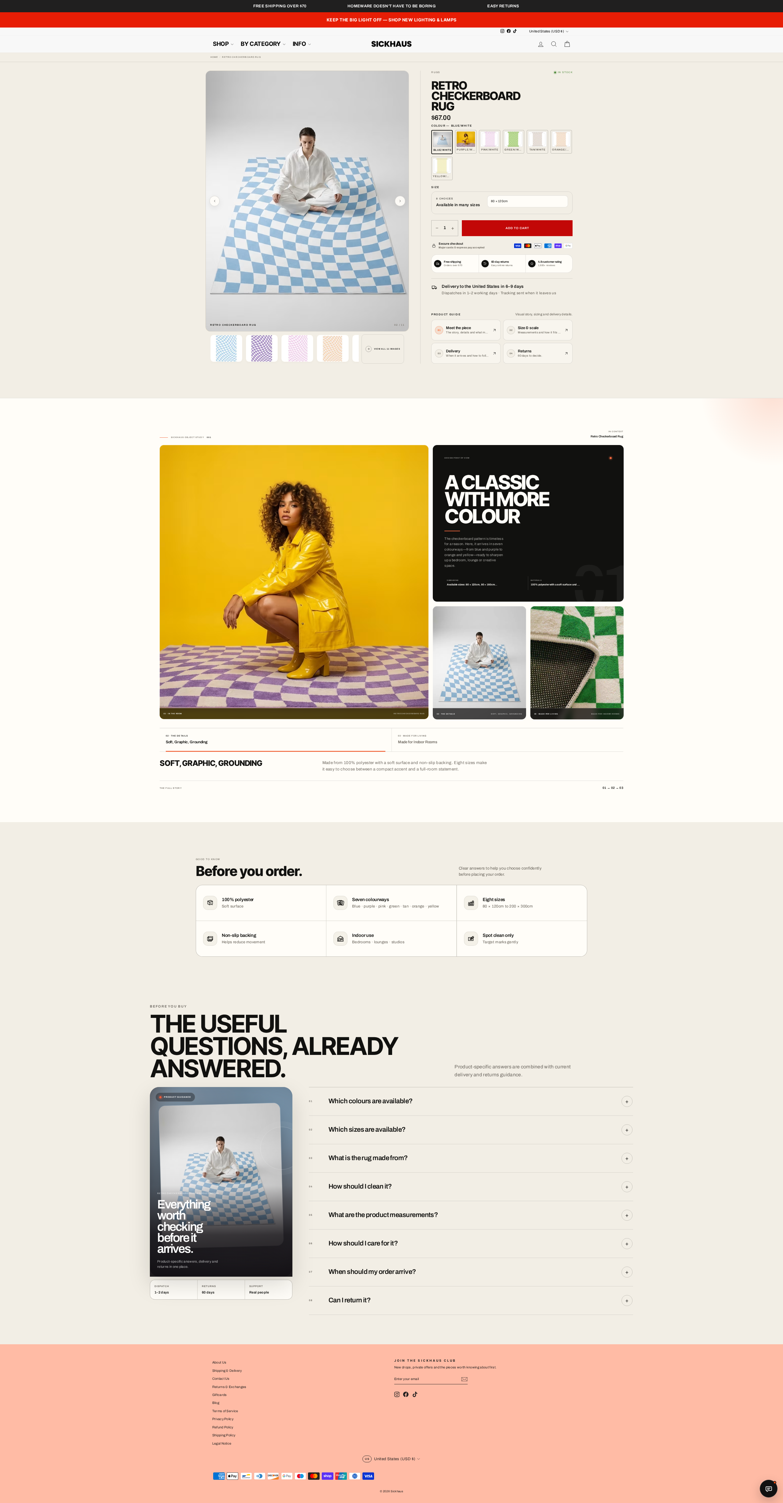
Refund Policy (222, 1427)
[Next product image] (400, 201)
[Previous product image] (215, 201)
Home (214, 57)
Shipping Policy (224, 1435)
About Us (219, 1362)
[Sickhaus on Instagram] (397, 1394)
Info (300, 43)
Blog (215, 1403)
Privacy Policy (222, 1419)
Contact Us (221, 1378)
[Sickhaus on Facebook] (406, 1394)
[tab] (276, 740)
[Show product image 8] (333, 348)
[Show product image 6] (262, 348)
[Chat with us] (768, 1488)
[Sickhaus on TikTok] (415, 1394)
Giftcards (219, 1395)
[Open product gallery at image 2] (307, 201)
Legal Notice (222, 1443)
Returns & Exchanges (229, 1387)
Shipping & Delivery (227, 1370)
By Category (261, 43)
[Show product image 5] (226, 348)
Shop (221, 43)
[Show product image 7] (297, 348)
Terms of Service (225, 1411)
